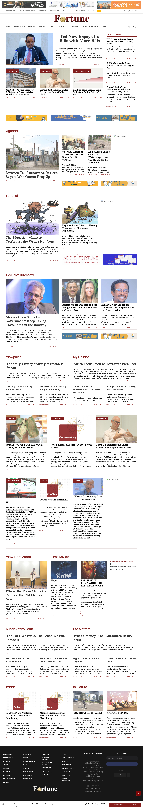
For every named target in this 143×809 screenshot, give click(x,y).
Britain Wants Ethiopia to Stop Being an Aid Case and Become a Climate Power (79, 307)
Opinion (6, 768)
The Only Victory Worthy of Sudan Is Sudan (34, 365)
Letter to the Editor (47, 763)
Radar (25, 764)
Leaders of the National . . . (54, 501)
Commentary (61, 27)
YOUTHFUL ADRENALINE (88, 712)
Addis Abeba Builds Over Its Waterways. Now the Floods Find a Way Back (99, 157)
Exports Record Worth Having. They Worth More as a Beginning (80, 228)
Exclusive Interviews (46, 758)
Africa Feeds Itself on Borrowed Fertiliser (105, 363)
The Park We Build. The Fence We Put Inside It (35, 637)
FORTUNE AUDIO (55, 11)
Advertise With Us (68, 768)
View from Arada (29, 761)
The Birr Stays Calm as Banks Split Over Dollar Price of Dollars (87, 92)
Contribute (66, 771)
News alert (7, 775)
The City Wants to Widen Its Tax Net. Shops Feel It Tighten (73, 155)
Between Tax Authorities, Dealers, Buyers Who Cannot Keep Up (32, 174)
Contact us (66, 775)
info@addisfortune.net (93, 791)
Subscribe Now (118, 804)
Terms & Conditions (66, 779)
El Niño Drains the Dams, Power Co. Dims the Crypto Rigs (120, 65)
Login (134, 804)
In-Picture (26, 768)
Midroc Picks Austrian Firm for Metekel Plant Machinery (19, 715)
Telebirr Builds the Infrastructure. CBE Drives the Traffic (86, 389)
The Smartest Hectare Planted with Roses (71, 446)
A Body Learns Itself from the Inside (121, 660)
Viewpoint (74, 27)
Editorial (6, 771)
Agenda (42, 27)
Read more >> (98, 64)
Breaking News (28, 778)
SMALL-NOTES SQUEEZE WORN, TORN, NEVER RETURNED (25, 446)
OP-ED (50, 27)
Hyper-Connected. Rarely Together (86, 660)
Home (8, 27)
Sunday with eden (68, 758)
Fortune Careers (68, 11)
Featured (32, 27)
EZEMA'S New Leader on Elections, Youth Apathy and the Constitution (117, 307)
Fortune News (19, 27)
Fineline (25, 758)
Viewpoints (27, 754)
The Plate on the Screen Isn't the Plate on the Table (54, 660)
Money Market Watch (90, 27)
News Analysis (27, 775)
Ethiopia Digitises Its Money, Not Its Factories (121, 388)
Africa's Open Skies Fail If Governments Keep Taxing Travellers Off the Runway (26, 320)
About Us (65, 761)
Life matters (66, 754)
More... (104, 27)
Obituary (45, 774)
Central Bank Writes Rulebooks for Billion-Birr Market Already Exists (120, 89)
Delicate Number (9, 778)
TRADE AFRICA (80, 11)
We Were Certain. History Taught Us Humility (53, 388)
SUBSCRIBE (122, 764)
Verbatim (45, 754)
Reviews (6, 782)
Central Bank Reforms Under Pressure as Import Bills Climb (54, 92)
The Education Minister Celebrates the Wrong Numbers (30, 239)
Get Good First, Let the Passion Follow (17, 660)
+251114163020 (94, 789)
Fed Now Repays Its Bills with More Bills (79, 37)
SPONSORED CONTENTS (27, 11)
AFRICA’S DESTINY (117, 712)
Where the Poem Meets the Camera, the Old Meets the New (26, 595)
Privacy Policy (67, 764)
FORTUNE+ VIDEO (11, 11)
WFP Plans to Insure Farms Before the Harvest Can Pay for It (120, 41)
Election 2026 (95, 11)
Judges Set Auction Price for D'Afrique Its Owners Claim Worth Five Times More (20, 92)
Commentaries (8, 754)
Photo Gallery (28, 771)
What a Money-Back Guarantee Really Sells (103, 637)
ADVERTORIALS (42, 11)
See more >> (69, 612)
